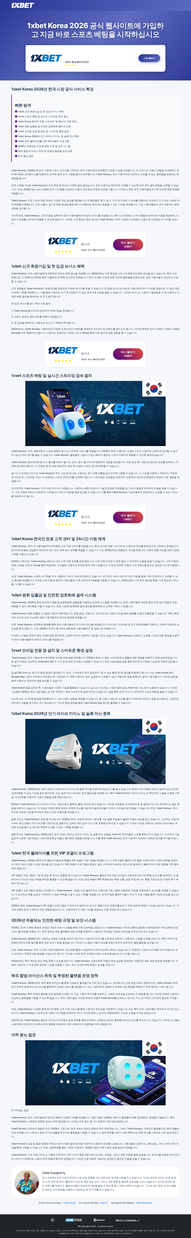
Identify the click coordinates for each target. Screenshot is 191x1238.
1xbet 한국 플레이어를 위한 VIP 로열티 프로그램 (43, 141)
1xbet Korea (69, 1202)
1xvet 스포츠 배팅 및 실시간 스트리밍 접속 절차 (43, 116)
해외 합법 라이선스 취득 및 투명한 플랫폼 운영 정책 (45, 151)
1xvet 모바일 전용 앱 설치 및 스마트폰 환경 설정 (43, 131)
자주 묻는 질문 (25, 156)
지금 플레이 (149, 58)
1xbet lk (104, 1202)
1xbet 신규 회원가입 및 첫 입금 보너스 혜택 (41, 111)
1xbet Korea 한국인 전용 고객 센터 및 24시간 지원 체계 (47, 121)
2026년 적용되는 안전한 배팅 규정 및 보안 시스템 (44, 146)
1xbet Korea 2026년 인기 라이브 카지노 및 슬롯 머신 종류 (48, 136)
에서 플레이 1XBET (128, 244)
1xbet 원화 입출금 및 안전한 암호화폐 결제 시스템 (44, 126)
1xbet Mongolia (144, 1202)
